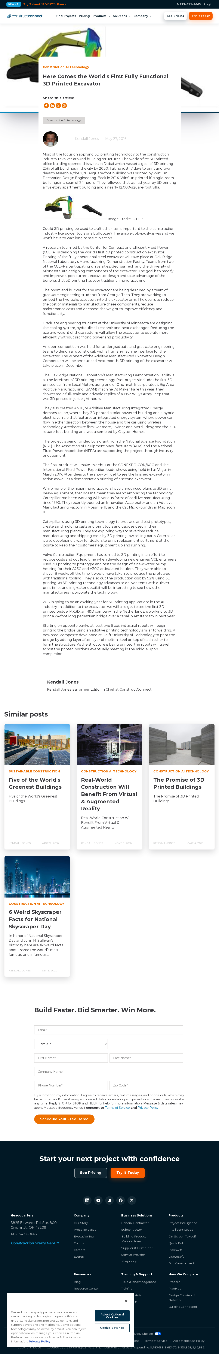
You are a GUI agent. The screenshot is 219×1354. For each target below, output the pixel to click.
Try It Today (201, 16)
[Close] (126, 1301)
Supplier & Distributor (136, 1248)
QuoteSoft (176, 1256)
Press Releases (85, 1229)
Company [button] (140, 16)
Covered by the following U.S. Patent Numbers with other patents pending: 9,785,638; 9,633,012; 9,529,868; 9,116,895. (126, 1347)
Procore (174, 1282)
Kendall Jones (87, 139)
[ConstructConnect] (25, 16)
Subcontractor (131, 1229)
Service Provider (133, 1254)
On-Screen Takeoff (182, 1236)
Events (79, 1256)
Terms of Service (117, 1108)
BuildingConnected (183, 1306)
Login (208, 4)
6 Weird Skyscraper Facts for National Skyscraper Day (35, 919)
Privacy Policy (148, 1108)
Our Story (81, 1223)
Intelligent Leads (181, 1229)
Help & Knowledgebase (138, 1282)
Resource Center (86, 1288)
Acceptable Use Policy (188, 1340)
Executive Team (85, 1236)
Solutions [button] (120, 16)
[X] (131, 1200)
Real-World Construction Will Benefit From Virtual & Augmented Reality (109, 794)
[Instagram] (109, 1200)
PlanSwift (175, 1250)
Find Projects (66, 16)
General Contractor (135, 1223)
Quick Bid (176, 1243)
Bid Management (181, 1263)
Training (126, 1288)
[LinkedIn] (87, 1200)
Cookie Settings (112, 1327)
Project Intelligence (183, 1223)
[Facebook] (120, 1200)
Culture (79, 1243)
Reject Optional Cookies (112, 1316)
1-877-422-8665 (189, 4)
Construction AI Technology (64, 120)
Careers (79, 1250)
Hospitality (128, 1261)
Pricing (84, 16)
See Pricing (175, 16)
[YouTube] (98, 1200)
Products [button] (100, 16)
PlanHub (175, 1288)
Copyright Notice (29, 1347)
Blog (77, 1282)
